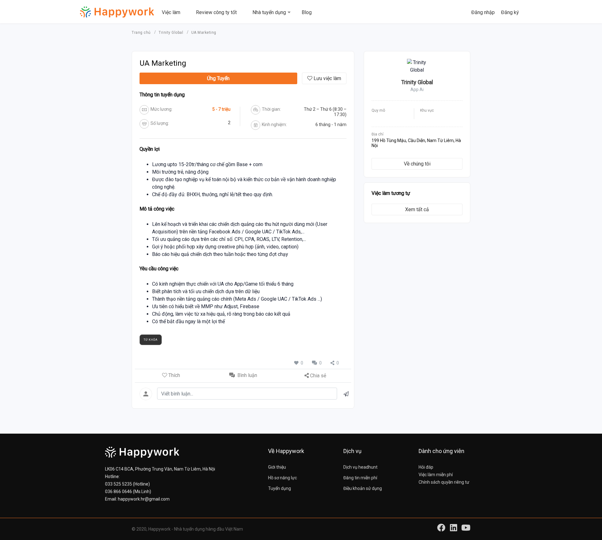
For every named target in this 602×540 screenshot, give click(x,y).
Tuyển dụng (279, 488)
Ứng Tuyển (218, 78)
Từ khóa (151, 339)
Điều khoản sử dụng (362, 488)
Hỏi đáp (426, 467)
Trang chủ (142, 32)
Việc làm (171, 12)
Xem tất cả (417, 209)
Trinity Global (171, 32)
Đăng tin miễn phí (360, 477)
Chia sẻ (318, 376)
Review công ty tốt (216, 12)
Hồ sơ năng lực (282, 477)
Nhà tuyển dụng (269, 12)
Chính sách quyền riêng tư (444, 482)
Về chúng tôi (417, 164)
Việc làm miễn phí (436, 474)
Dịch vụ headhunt (360, 467)
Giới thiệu (277, 467)
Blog (307, 12)
